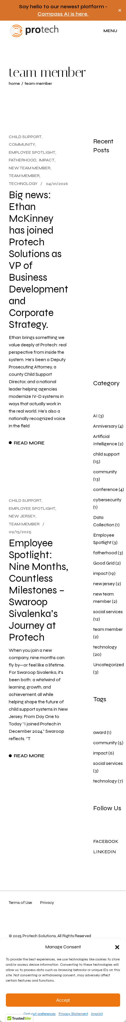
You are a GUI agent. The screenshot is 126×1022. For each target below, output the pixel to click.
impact (47, 160)
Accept (63, 1000)
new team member (29, 168)
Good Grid (104, 563)
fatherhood (22, 160)
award (99, 732)
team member (24, 175)
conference (105, 489)
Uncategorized (108, 664)
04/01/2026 (57, 183)
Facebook (105, 841)
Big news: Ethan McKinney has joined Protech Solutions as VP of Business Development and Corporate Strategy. (38, 260)
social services (108, 611)
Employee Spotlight (32, 152)
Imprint (97, 1014)
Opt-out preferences (39, 1014)
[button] (117, 947)
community (22, 144)
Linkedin (104, 851)
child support (25, 136)
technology (23, 183)
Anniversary (105, 426)
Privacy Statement (73, 1014)
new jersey (22, 516)
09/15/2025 (20, 531)
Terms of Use (20, 902)
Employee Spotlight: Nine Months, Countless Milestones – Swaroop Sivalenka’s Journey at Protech (38, 590)
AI (95, 416)
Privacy (47, 902)
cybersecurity (107, 499)
